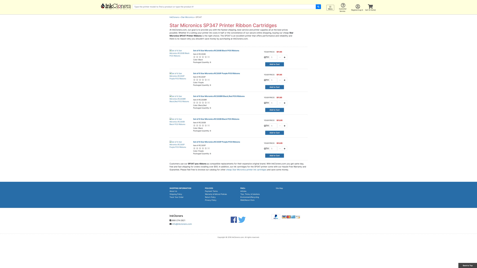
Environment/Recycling (249, 197)
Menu (330, 9)
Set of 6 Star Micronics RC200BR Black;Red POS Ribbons (219, 96)
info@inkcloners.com (182, 224)
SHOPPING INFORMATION (180, 188)
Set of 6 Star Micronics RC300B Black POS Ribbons (216, 119)
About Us (173, 191)
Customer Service (343, 10)
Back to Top (468, 265)
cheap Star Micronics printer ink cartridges (246, 169)
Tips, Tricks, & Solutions (250, 194)
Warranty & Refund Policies (216, 194)
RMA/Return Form (247, 200)
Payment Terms (211, 191)
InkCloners (174, 17)
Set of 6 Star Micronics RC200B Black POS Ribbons (216, 50)
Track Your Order (176, 197)
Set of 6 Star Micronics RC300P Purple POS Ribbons (216, 142)
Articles (243, 191)
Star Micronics (187, 17)
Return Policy (210, 197)
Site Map (279, 188)
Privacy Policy (210, 200)
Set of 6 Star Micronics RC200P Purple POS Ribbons (216, 73)
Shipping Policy (176, 194)
